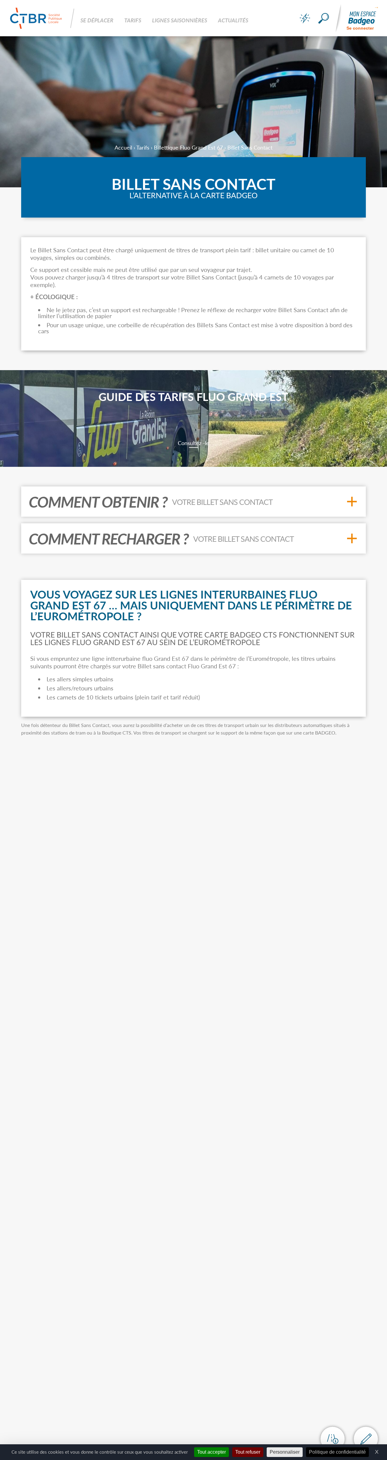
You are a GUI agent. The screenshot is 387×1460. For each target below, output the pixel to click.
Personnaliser (285, 1452)
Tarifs (142, 147)
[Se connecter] (362, 18)
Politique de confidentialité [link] (337, 1452)
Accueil (123, 147)
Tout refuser (247, 1452)
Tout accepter (211, 1452)
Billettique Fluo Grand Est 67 (188, 147)
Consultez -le (193, 443)
